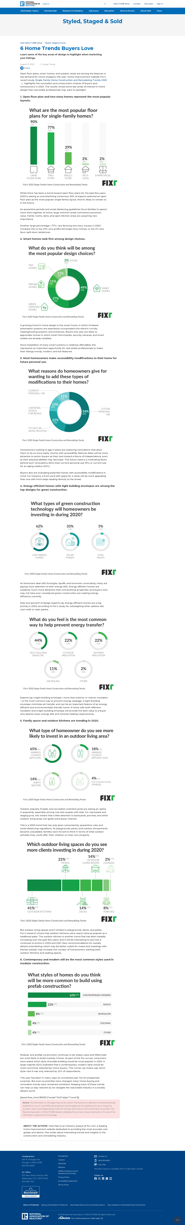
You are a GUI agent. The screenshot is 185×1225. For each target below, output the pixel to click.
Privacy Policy (63, 1177)
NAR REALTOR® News (31, 43)
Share (27, 68)
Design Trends (48, 64)
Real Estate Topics (29, 11)
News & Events (127, 11)
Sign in (160, 4)
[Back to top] (177, 1220)
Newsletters (63, 1156)
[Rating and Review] (31, 1197)
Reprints (61, 1167)
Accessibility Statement (67, 1181)
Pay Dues (148, 4)
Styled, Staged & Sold (92, 21)
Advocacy (94, 11)
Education (109, 11)
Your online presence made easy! (87, 1218)
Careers (61, 1160)
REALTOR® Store (122, 4)
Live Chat (102, 1165)
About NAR (145, 11)
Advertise (62, 1163)
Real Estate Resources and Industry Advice (87, 1205)
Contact (136, 4)
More (159, 11)
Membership (50, 11)
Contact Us (102, 1156)
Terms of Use (63, 1185)
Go (105, 3)
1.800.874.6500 (104, 1160)
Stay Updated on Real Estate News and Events (126, 1205)
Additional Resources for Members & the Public (68, 1172)
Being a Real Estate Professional (55, 1205)
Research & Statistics (73, 11)
